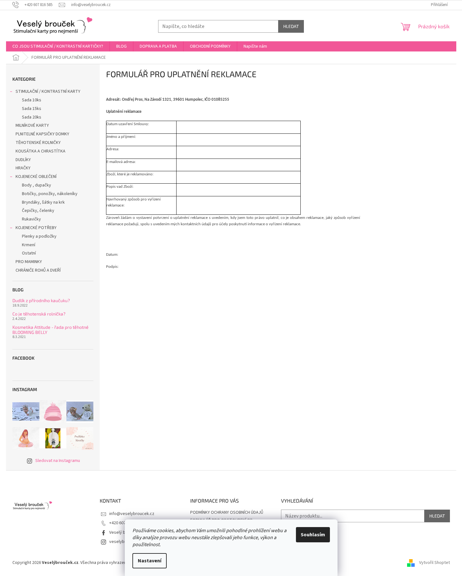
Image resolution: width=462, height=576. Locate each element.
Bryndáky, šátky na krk (43, 202)
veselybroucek (123, 542)
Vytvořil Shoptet (434, 562)
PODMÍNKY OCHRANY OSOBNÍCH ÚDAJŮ (226, 512)
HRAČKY (23, 168)
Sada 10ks (31, 100)
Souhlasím (313, 534)
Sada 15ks (31, 108)
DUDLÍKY (23, 160)
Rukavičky (31, 219)
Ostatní (29, 253)
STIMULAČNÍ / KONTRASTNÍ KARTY (48, 91)
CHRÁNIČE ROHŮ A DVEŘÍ (39, 270)
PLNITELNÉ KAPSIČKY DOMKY (42, 134)
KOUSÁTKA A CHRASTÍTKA (40, 151)
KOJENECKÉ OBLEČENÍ (36, 176)
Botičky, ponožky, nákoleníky (49, 194)
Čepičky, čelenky (38, 210)
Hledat (291, 26)
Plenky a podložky (39, 236)
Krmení (28, 245)
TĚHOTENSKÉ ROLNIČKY (38, 142)
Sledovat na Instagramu (57, 460)
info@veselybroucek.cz (131, 514)
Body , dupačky (36, 185)
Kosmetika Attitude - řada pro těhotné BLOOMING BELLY (50, 330)
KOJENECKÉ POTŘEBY (36, 228)
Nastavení (149, 560)
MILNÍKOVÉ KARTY (32, 125)
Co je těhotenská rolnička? (38, 313)
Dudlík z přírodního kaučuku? (41, 300)
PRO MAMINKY (29, 262)
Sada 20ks (31, 117)
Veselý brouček (124, 532)
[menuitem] (58, 46)
